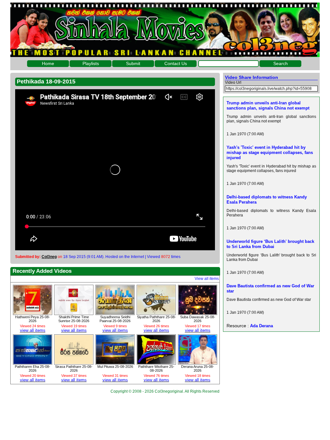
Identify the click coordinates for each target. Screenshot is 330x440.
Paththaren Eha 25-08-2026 (32, 368)
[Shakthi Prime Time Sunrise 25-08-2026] (74, 312)
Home (48, 63)
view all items (32, 330)
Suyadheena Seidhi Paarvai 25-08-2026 (115, 319)
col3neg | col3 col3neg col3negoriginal (165, 30)
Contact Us (175, 63)
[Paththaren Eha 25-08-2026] (33, 362)
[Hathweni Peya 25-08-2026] (33, 312)
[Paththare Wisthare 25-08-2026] (156, 362)
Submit (133, 63)
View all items (207, 278)
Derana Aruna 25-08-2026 (197, 368)
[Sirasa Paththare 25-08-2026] (74, 362)
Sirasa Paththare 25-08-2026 (73, 368)
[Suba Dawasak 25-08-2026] (198, 312)
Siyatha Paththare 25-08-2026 (156, 319)
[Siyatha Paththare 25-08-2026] (156, 312)
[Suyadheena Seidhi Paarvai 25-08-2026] (115, 312)
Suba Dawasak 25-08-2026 (197, 319)
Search (280, 63)
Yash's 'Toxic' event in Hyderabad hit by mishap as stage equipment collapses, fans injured (270, 152)
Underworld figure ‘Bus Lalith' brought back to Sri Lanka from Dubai (270, 244)
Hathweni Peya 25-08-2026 (32, 319)
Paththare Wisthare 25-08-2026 (156, 368)
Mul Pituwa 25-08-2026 (115, 366)
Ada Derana (261, 325)
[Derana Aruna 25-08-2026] (198, 362)
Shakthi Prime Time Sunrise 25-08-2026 (73, 319)
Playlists (90, 63)
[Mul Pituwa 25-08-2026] (115, 362)
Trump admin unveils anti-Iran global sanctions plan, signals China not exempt (268, 105)
